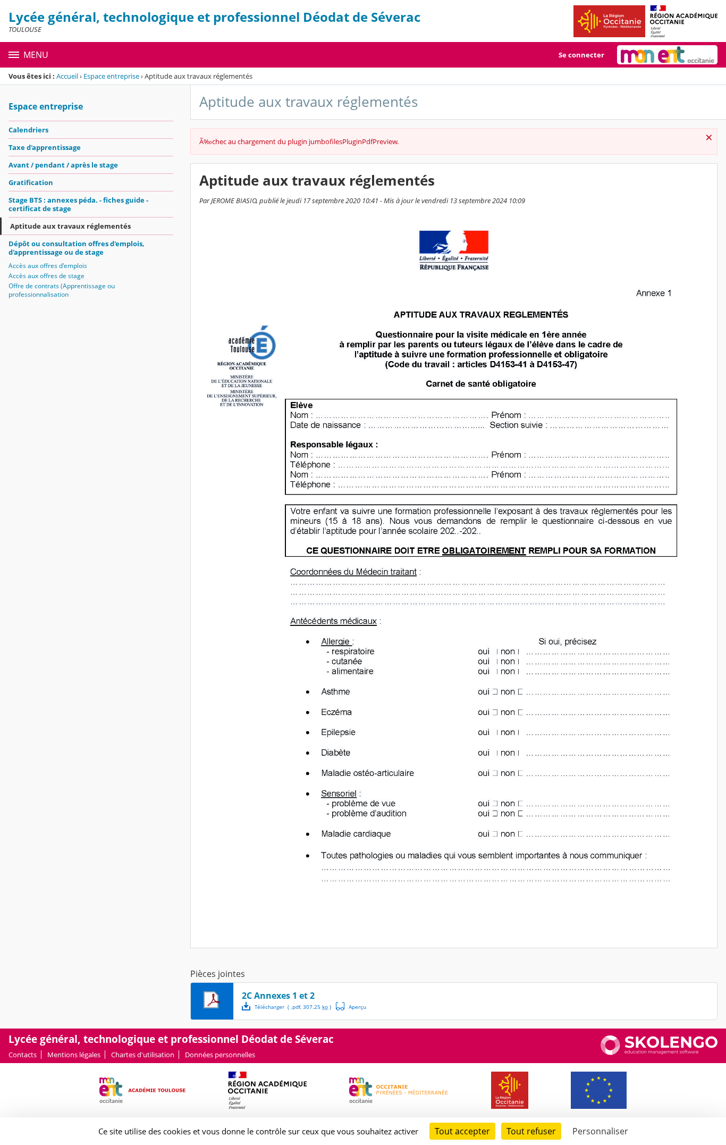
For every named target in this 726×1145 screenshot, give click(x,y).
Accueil (67, 76)
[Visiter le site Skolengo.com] (659, 1052)
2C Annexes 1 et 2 (278, 995)
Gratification (31, 182)
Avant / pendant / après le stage (63, 165)
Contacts (23, 1054)
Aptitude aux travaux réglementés (70, 226)
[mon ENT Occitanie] (667, 55)
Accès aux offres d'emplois (48, 265)
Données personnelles (220, 1054)
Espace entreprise (111, 76)
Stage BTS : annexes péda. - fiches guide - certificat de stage (78, 204)
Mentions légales (73, 1054)
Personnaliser (600, 1131)
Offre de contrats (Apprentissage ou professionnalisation (62, 290)
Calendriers (28, 130)
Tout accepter (462, 1131)
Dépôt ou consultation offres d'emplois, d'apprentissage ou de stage (77, 248)
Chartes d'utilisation (142, 1054)
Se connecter (581, 55)
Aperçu (351, 1006)
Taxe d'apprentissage (45, 147)
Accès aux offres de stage (47, 275)
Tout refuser (531, 1131)
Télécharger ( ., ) (293, 1006)
